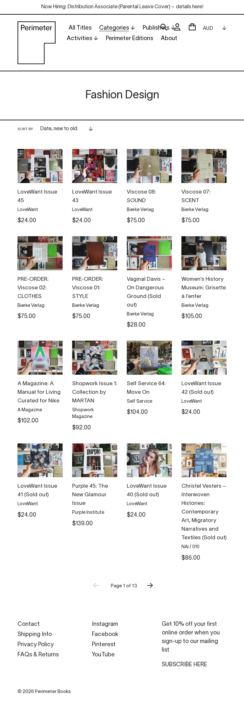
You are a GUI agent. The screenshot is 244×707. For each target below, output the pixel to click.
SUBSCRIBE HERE (184, 665)
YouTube (103, 655)
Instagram (105, 624)
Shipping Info (34, 634)
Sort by (25, 129)
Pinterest (104, 644)
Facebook (105, 634)
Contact (28, 624)
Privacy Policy (35, 644)
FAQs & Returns (38, 655)
